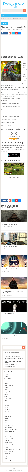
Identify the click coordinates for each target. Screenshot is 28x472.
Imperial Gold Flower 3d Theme (11, 364)
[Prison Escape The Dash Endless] (14, 261)
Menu (3, 15)
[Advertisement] (14, 46)
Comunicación (7, 403)
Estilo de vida (7, 416)
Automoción (7, 380)
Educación (6, 407)
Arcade (6, 376)
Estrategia (6, 418)
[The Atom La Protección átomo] (14, 328)
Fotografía (6, 422)
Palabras (6, 440)
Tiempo (6, 458)
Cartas (6, 389)
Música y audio (8, 436)
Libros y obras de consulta (10, 429)
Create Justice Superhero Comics (12, 356)
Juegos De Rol (8, 427)
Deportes (6, 405)
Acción (6, 18)
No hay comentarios (18, 29)
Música (6, 435)
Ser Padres (7, 453)
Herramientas (7, 424)
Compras (6, 402)
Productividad (7, 446)
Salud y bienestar (8, 451)
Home (2, 18)
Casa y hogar (7, 391)
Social (5, 457)
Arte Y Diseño (7, 378)
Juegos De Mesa (8, 425)
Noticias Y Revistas (9, 438)
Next (22, 169)
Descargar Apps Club (14, 5)
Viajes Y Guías (7, 460)
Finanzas (6, 420)
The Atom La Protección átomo (11, 336)
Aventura (6, 382)
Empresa (6, 411)
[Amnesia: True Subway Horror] (14, 216)
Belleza (6, 383)
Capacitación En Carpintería (10, 366)
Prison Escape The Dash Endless (11, 269)
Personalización (8, 442)
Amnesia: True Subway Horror (11, 224)
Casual (6, 394)
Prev (5, 169)
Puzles (6, 447)
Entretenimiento (8, 414)
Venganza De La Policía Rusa (10, 246)
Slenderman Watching (8, 313)
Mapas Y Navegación (9, 431)
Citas (5, 396)
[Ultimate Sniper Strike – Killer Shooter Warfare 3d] (14, 283)
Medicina (6, 433)
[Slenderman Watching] (14, 306)
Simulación (7, 455)
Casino (6, 392)
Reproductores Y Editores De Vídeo (12, 449)
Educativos (7, 409)
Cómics (6, 400)
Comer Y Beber (8, 398)
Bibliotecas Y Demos (9, 385)
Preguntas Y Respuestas (10, 444)
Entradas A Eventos (9, 413)
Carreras (6, 387)
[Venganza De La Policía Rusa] (14, 239)
